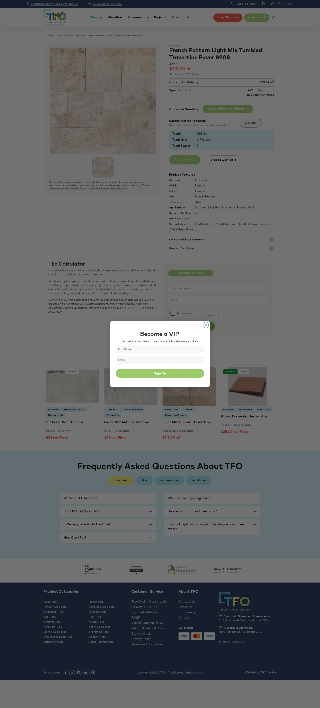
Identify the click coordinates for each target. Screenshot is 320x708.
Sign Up (160, 373)
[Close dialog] (206, 325)
